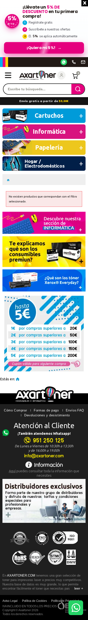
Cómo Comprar (15, 410)
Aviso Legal (10, 601)
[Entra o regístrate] (61, 75)
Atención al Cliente (44, 425)
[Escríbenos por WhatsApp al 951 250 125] (64, 62)
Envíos (71, 410)
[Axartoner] (37, 75)
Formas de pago (46, 410)
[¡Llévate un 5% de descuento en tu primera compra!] (44, 28)
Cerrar (84, 3)
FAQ (80, 410)
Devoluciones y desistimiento (47, 415)
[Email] (83, 62)
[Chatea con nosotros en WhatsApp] (75, 607)
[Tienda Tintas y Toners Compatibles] (8, 179)
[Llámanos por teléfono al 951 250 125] (73, 62)
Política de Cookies (34, 601)
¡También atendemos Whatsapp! (44, 433)
